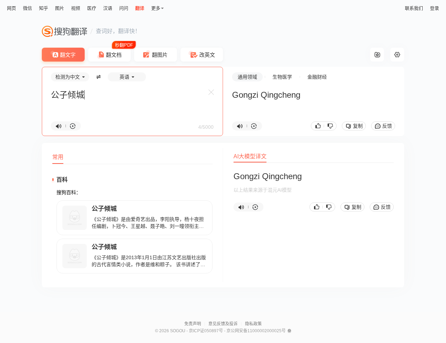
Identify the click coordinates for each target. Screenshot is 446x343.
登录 (434, 8)
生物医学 (282, 77)
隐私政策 (253, 323)
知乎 (43, 8)
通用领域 (247, 77)
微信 (27, 8)
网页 (11, 8)
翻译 (139, 8)
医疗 (91, 8)
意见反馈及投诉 (223, 323)
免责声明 (192, 323)
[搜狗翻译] (64, 31)
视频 (75, 8)
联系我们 (414, 8)
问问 (123, 8)
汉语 (107, 8)
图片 (59, 8)
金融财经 (317, 77)
